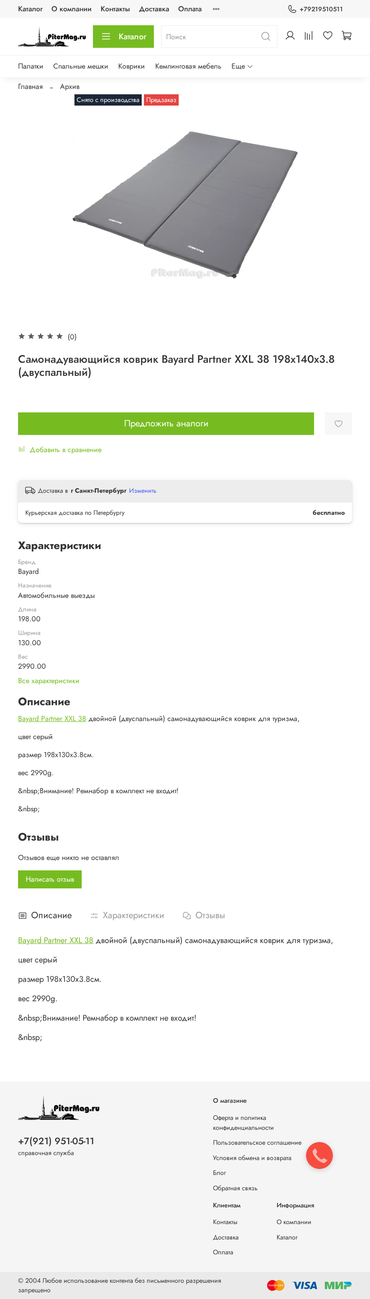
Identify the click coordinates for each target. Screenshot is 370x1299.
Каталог (30, 9)
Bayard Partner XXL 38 (52, 718)
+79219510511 (321, 9)
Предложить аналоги (166, 423)
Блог (219, 1172)
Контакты (115, 9)
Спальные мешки (80, 66)
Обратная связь (235, 1188)
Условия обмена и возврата (252, 1157)
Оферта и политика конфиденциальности (243, 1122)
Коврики (131, 66)
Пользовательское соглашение (257, 1142)
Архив (69, 86)
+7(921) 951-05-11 (56, 1141)
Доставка (154, 9)
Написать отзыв (50, 879)
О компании (71, 9)
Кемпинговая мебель (188, 66)
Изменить (143, 490)
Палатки (30, 66)
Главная (30, 86)
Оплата (190, 9)
